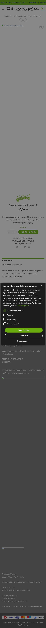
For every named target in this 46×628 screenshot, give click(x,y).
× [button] (41, 285)
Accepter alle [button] (23, 330)
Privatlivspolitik (23, 306)
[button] (23, 341)
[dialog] (23, 314)
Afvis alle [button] (24, 336)
